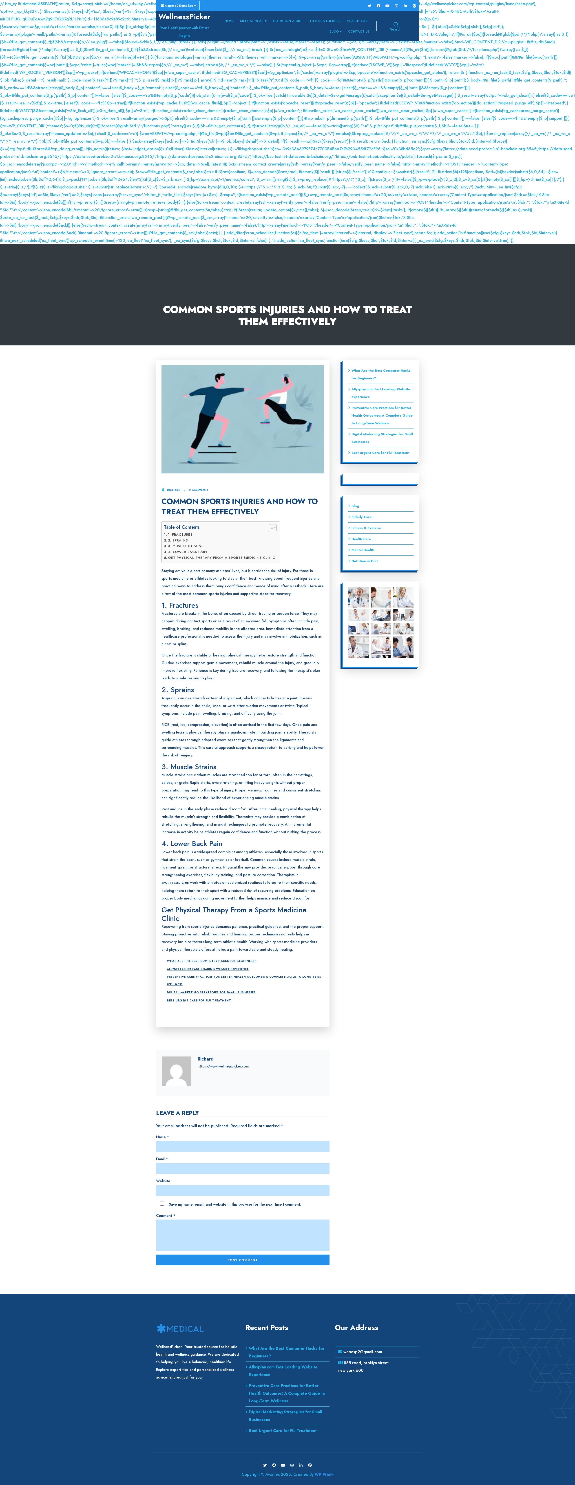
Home (230, 20)
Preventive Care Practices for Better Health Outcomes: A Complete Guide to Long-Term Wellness (244, 980)
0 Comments (199, 490)
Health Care (358, 20)
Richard (173, 490)
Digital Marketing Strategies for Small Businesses (211, 992)
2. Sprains (178, 540)
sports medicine (175, 883)
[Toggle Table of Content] (270, 528)
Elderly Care (362, 517)
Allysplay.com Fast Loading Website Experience (208, 969)
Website (163, 1181)
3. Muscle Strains (186, 546)
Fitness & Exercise (324, 20)
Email (162, 1159)
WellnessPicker (184, 17)
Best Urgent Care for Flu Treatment (199, 1001)
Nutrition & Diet (288, 20)
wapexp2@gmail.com (180, 5)
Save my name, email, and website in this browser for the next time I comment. (235, 1204)
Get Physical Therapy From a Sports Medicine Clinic (221, 557)
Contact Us (358, 31)
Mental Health (254, 20)
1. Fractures (180, 534)
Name (162, 1137)
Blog (334, 31)
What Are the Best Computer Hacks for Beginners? (211, 961)
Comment (165, 1215)
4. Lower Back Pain (187, 551)
